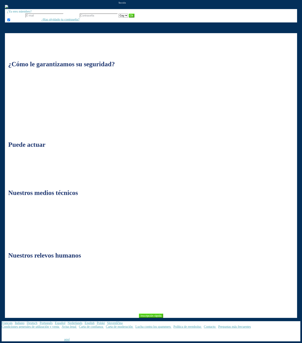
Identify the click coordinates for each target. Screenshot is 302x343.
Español (60, 323)
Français (7, 323)
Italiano (19, 323)
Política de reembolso (187, 326)
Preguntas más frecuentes (234, 326)
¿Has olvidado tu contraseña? (60, 19)
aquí (67, 339)
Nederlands (75, 323)
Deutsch (32, 323)
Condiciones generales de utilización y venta (31, 326)
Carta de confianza (91, 326)
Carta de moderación (120, 326)
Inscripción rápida (151, 315)
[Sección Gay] (124, 15)
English (90, 323)
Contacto (210, 326)
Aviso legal (69, 326)
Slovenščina (115, 323)
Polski (101, 323)
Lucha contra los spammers (153, 326)
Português (46, 323)
